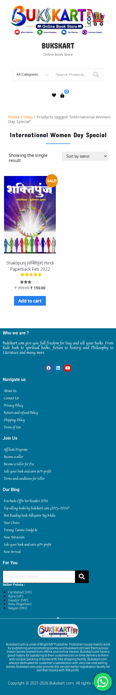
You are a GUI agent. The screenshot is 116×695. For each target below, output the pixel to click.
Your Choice (11, 522)
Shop (28, 116)
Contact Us (11, 398)
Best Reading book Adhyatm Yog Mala (29, 515)
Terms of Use (12, 427)
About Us (10, 390)
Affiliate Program (16, 449)
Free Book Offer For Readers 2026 (26, 500)
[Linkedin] (58, 368)
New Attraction (14, 537)
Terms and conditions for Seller (24, 478)
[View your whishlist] (54, 95)
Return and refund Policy (21, 412)
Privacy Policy (13, 405)
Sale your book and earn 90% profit (27, 471)
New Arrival (12, 551)
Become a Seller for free (19, 464)
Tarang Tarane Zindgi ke (20, 529)
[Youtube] (67, 368)
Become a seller (13, 456)
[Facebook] (49, 368)
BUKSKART (58, 45)
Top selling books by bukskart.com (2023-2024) (36, 508)
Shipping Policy (14, 419)
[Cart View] (62, 95)
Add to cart (30, 301)
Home (14, 116)
